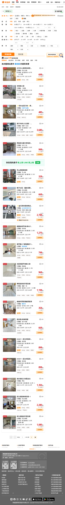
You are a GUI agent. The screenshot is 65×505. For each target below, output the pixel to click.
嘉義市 (12, 7)
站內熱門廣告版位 (23, 484)
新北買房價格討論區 (56, 480)
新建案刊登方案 (22, 482)
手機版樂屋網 (5, 491)
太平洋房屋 (38, 491)
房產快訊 (4, 484)
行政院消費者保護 (39, 471)
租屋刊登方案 (21, 480)
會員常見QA (11, 471)
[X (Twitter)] (21, 499)
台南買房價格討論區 (56, 488)
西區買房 (18, 7)
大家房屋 (37, 480)
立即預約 (39, 79)
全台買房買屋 (5, 486)
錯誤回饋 (4, 471)
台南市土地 (20, 447)
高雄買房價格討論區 (56, 491)
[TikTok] (27, 499)
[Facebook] (14, 499)
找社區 (20, 54)
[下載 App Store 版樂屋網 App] (37, 499)
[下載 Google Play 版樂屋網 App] (49, 499)
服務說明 (23, 471)
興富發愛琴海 (51, 450)
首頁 (3, 7)
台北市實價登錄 (36, 447)
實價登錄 (4, 482)
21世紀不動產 (38, 493)
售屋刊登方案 (21, 477)
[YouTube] (24, 499)
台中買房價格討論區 (56, 486)
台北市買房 (5, 447)
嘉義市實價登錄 (36, 450)
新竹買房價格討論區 (56, 482)
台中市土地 (20, 450)
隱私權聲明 (31, 471)
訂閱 (38, 162)
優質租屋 (4, 480)
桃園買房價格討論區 (56, 484)
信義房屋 (37, 477)
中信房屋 (37, 484)
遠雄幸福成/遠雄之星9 (54, 447)
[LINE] (11, 499)
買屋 (7, 7)
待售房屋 (8, 54)
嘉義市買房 (5, 450)
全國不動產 (38, 488)
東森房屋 (37, 482)
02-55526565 (31, 462)
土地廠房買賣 (5, 488)
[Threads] (30, 499)
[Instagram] (18, 499)
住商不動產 (38, 486)
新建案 (3, 477)
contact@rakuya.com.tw (34, 465)
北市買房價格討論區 (56, 477)
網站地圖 (17, 471)
